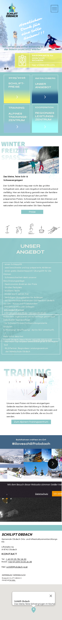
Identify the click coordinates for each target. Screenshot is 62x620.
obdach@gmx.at (16, 310)
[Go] (17, 97)
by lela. (12, 580)
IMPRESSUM (7, 575)
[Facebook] (7, 68)
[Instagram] (5, 68)
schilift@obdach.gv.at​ (17, 567)
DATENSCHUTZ (19, 575)
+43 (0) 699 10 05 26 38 (20, 561)
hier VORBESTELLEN (43, 65)
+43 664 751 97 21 (37, 313)
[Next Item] (53, 464)
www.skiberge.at (36, 341)
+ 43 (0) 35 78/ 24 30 (16, 559)
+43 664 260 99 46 (18, 313)
